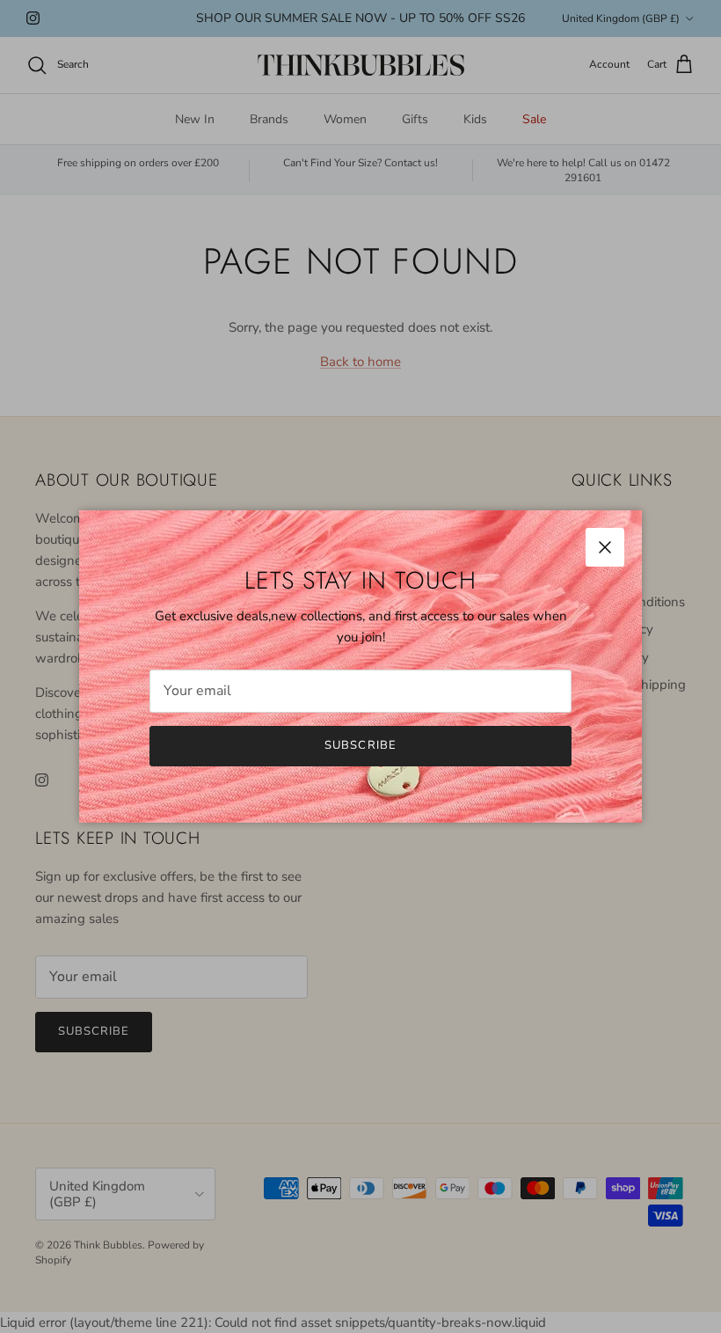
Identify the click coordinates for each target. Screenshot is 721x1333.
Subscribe (360, 745)
